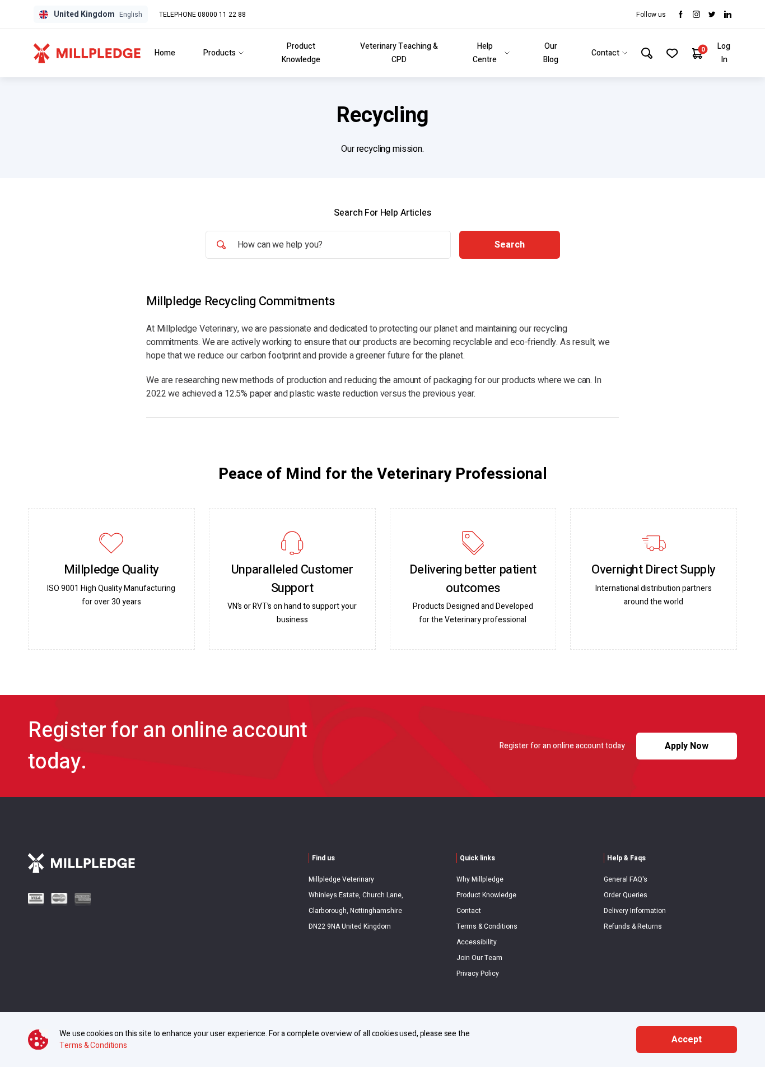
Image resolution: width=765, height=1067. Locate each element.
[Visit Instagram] (696, 14)
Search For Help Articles (382, 213)
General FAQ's (625, 879)
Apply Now (686, 746)
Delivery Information (635, 911)
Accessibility (476, 942)
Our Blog (550, 53)
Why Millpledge (479, 879)
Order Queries (625, 895)
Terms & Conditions (486, 926)
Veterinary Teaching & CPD (399, 53)
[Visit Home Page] (87, 53)
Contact (605, 53)
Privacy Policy (477, 973)
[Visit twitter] (712, 14)
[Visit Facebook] (680, 14)
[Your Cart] (697, 53)
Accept (686, 1039)
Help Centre (485, 53)
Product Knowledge (301, 53)
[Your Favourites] (672, 53)
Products (219, 53)
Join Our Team (479, 958)
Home (165, 53)
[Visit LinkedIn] (727, 14)
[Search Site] (646, 53)
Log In (723, 53)
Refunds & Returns (633, 926)
